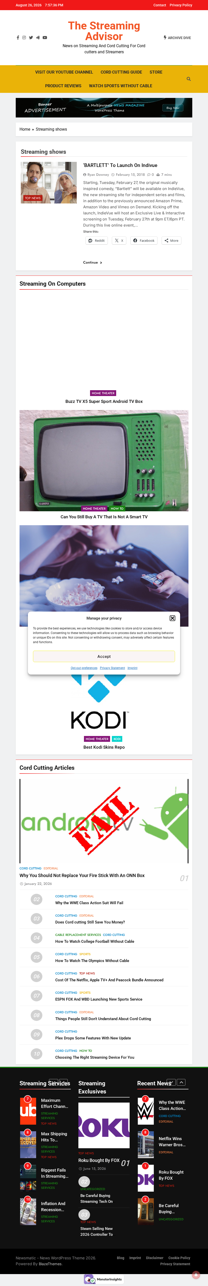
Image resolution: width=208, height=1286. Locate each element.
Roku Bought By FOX (98, 1160)
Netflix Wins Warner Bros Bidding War (171, 1111)
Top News (33, 198)
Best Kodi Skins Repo (104, 747)
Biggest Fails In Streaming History (53, 1143)
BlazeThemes (50, 1264)
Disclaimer (154, 1258)
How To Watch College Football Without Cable (94, 941)
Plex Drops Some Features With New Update (93, 1038)
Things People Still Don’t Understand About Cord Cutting (103, 1019)
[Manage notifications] (196, 1275)
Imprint (132, 668)
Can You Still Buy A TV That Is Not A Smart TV (104, 517)
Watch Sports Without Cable (120, 85)
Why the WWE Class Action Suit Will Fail (89, 903)
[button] (172, 618)
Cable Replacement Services (78, 935)
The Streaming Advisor (104, 31)
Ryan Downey (98, 174)
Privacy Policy (181, 5)
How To (117, 508)
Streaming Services (49, 1115)
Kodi (117, 739)
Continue (91, 262)
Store (156, 72)
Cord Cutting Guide (121, 72)
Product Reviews (63, 85)
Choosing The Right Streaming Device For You (94, 1057)
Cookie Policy (179, 1258)
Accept (104, 656)
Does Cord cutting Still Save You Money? (90, 922)
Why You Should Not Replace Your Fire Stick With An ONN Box (82, 875)
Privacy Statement (112, 668)
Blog (120, 1258)
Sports (85, 954)
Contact (159, 5)
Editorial (51, 868)
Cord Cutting (31, 868)
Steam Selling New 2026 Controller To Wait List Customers (97, 1234)
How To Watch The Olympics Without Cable (92, 960)
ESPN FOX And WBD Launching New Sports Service (98, 999)
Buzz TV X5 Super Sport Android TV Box (104, 401)
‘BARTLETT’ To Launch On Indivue (120, 165)
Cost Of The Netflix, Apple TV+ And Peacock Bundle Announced (109, 980)
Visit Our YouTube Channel (64, 72)
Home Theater (103, 393)
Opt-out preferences (84, 668)
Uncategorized (92, 1189)
